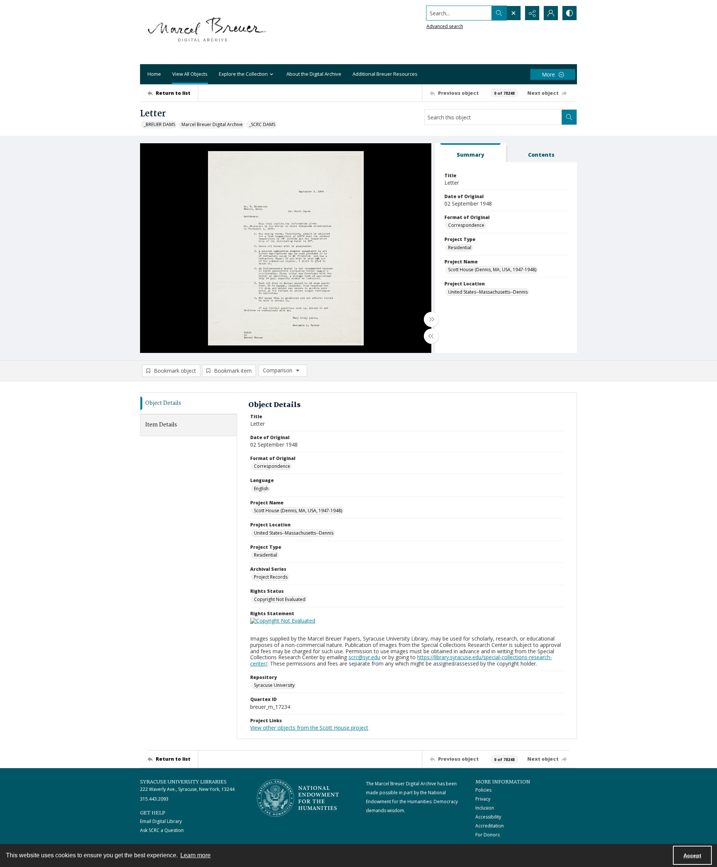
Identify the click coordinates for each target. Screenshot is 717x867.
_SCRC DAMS (262, 124)
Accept (692, 855)
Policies (483, 790)
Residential (459, 247)
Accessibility (488, 817)
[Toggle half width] (431, 336)
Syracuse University (274, 685)
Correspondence (466, 225)
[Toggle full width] (431, 319)
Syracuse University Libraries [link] (183, 782)
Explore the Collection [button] (243, 74)
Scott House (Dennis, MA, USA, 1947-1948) (492, 269)
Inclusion (484, 808)
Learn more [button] (195, 855)
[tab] (470, 152)
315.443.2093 (154, 799)
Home (154, 74)
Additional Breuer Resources (385, 74)
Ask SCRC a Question (162, 830)
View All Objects (190, 74)
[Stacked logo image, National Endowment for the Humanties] (298, 798)
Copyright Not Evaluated (279, 599)
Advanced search (444, 26)
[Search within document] (569, 117)
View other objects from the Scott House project (309, 727)
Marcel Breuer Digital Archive (212, 124)
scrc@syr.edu (364, 657)
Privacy (482, 799)
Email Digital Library (161, 821)
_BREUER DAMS (159, 124)
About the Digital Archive (313, 74)
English (261, 488)
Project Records (271, 577)
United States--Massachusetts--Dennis (488, 292)
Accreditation (489, 826)
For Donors (487, 835)
